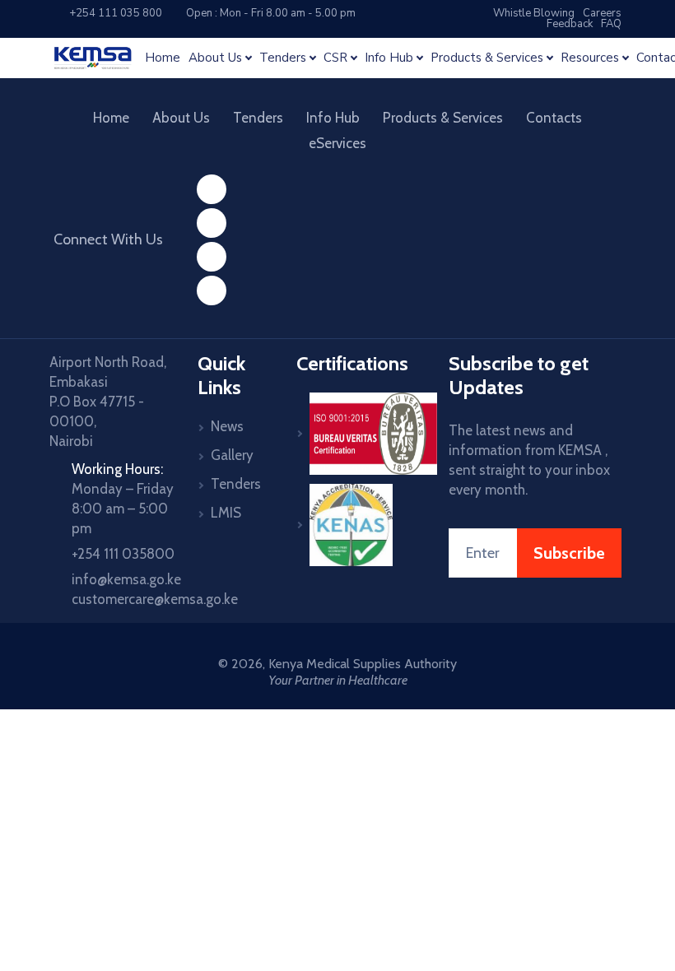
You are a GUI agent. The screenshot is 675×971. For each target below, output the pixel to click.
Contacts (554, 117)
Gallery (232, 455)
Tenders (258, 117)
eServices (337, 143)
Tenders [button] (282, 58)
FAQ (611, 23)
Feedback (570, 23)
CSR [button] (335, 58)
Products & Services (443, 117)
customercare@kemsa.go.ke (155, 599)
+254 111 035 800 (112, 13)
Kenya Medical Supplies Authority (362, 663)
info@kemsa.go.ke (126, 579)
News (227, 426)
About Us (181, 117)
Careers (602, 13)
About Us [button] (215, 58)
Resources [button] (590, 58)
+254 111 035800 (123, 554)
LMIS (226, 512)
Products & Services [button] (487, 58)
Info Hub (333, 117)
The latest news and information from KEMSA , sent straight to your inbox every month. (529, 460)
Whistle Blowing (534, 13)
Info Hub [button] (389, 58)
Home (162, 58)
